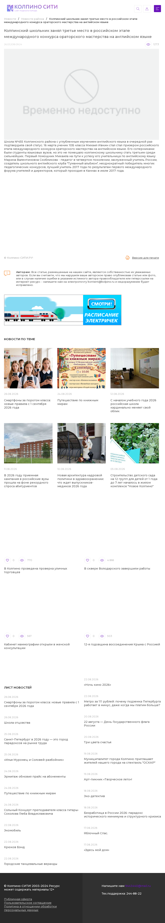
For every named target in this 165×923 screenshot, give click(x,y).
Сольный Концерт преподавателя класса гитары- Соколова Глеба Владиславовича (41, 811)
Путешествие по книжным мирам (30, 793)
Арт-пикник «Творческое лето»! (108, 779)
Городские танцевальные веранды (30, 864)
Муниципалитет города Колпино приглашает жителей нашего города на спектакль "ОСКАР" (119, 760)
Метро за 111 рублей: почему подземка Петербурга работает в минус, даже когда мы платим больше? (122, 703)
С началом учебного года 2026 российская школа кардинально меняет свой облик (133, 405)
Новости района (32, 18)
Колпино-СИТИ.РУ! (20, 257)
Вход (147, 9)
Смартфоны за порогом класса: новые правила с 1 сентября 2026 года (27, 403)
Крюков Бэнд (14, 847)
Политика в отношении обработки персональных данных (30, 908)
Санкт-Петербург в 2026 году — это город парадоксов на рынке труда (36, 741)
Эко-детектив (94, 796)
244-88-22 (133, 893)
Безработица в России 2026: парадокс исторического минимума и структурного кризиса (122, 814)
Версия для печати (145, 257)
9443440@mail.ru (138, 886)
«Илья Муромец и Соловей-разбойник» (34, 760)
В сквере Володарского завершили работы (117, 568)
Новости (10, 18)
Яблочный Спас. (96, 833)
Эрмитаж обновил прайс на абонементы (35, 776)
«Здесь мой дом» (96, 850)
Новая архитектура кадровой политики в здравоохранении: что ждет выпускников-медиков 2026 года (80, 481)
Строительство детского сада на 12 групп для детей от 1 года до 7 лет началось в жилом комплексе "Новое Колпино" (133, 481)
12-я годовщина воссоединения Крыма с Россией (122, 644)
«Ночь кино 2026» (97, 685)
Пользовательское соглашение (28, 903)
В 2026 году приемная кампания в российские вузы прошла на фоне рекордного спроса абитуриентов (26, 481)
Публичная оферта (18, 899)
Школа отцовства (17, 722)
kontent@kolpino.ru (101, 281)
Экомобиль (12, 830)
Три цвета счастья (97, 742)
